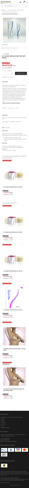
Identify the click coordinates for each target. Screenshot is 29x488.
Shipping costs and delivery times (21, 479)
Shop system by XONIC (14, 485)
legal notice (3, 424)
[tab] (2, 113)
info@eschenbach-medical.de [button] (9, 441)
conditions (3, 422)
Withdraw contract (5, 427)
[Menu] (2, 5)
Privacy (2, 420)
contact (2, 425)
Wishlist (5, 108)
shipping (3, 418)
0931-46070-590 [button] (6, 438)
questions (11, 108)
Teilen (17, 108)
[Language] (20, 2)
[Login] (23, 2)
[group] (14, 30)
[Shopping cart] (26, 2)
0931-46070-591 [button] (6, 440)
